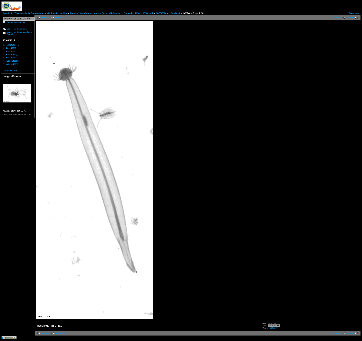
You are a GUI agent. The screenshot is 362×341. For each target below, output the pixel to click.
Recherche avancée (16, 22)
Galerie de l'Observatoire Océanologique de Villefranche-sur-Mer (35, 13)
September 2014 (132, 13)
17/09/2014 (174, 13)
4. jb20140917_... (11, 54)
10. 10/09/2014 (10, 71)
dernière (350, 18)
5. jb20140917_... (11, 58)
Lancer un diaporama (17, 29)
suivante (337, 18)
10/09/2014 (161, 13)
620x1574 (274, 328)
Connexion (354, 13)
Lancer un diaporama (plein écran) (19, 33)
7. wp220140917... (11, 64)
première (45, 18)
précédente (60, 18)
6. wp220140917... (11, 61)
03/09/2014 (148, 13)
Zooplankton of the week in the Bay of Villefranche (95, 13)
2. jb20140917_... (11, 48)
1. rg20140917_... (11, 45)
